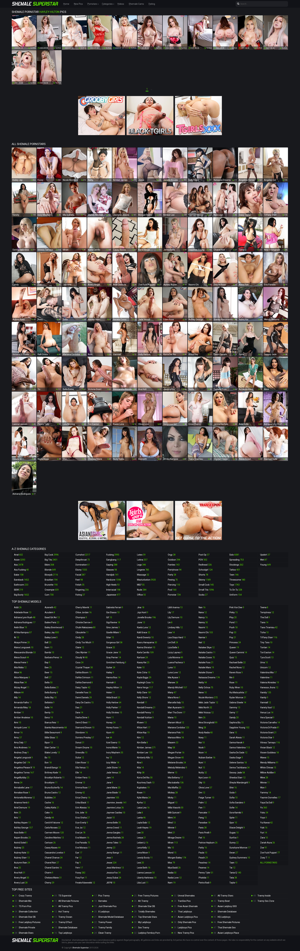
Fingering (82, 589)
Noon (203, 752)
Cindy (79, 637)
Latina (142, 559)
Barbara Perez (53, 657)
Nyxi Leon (205, 777)
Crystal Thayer (84, 667)
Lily (171, 612)
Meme (172, 772)
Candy (49, 817)
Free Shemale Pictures (229, 922)
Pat (202, 837)
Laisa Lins (143, 807)
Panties (174, 564)
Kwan (141, 792)
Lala (140, 812)
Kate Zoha (143, 672)
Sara (233, 732)
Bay (47, 662)
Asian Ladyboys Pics (188, 917)
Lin (170, 622)
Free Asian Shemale (188, 906)
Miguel (172, 802)
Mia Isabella (176, 782)
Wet (263, 559)
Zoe (263, 847)
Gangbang (113, 559)
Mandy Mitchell (177, 687)
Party (172, 574)
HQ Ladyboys (224, 917)
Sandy (234, 717)
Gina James (113, 627)
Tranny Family (105, 927)
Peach (203, 857)
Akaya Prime (22, 642)
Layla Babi (143, 822)
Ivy (109, 757)
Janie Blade (113, 792)
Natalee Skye (207, 647)
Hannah (111, 682)
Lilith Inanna (175, 607)
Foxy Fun (81, 877)
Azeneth (50, 607)
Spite (233, 817)
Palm (203, 802)
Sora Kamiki (236, 812)
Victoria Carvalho (270, 722)
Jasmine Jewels (116, 802)
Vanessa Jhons (269, 687)
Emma (80, 782)
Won (263, 787)
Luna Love (174, 672)
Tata (233, 877)
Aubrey (19, 847)
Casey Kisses (52, 847)
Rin (231, 677)
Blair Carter (52, 747)
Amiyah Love (22, 727)
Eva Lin (80, 832)
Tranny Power (105, 922)
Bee (48, 667)
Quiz (233, 657)
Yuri (263, 832)
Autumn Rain (22, 862)
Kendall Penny (145, 712)
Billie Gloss (51, 737)
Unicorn (265, 667)
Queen (234, 647)
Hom (110, 717)
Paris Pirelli (205, 832)
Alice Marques (22, 677)
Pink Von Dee (236, 607)
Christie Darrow (83, 622)
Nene (203, 692)
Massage (143, 574)
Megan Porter (176, 752)
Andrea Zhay (21, 752)
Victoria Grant (268, 732)
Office (141, 594)
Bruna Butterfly (54, 787)
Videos (120, 4)
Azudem (50, 612)
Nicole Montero (208, 697)
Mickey (173, 792)
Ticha (264, 632)
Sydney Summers (239, 857)
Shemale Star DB (27, 917)
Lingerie (143, 569)
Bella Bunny (51, 692)
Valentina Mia (268, 672)
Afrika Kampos (23, 632)
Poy (232, 637)
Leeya (141, 837)
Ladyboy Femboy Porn (149, 933)
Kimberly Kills (145, 757)
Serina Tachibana (239, 767)
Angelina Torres (24, 772)
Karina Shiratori (146, 647)
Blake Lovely (52, 752)
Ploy (233, 617)
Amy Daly (20, 742)
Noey (203, 737)
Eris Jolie (81, 812)
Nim (202, 717)
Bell (48, 677)
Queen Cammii (238, 652)
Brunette (51, 584)
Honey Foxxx (114, 727)
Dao (78, 707)
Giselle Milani (113, 632)
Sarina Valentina (239, 747)
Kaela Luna (144, 627)
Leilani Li (142, 842)
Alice (18, 672)
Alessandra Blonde (25, 652)
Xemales (102, 901)
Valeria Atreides (269, 682)
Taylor (233, 882)
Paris (203, 827)
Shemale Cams (136, 4)
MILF (141, 584)
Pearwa (204, 867)
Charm (49, 872)
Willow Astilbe (267, 772)
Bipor (49, 742)
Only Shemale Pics (187, 922)
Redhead (205, 564)
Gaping (111, 564)
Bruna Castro (53, 792)
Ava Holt (19, 872)
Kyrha (141, 802)
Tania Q (235, 872)
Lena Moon (143, 852)
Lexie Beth (143, 867)
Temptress (267, 612)
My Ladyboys (144, 922)
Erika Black (82, 802)
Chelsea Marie (53, 877)
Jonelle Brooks (146, 617)
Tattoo (234, 569)
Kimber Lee (144, 752)
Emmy (80, 792)
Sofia (233, 797)
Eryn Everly (81, 822)
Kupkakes (143, 787)
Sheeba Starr (237, 777)
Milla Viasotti (175, 807)
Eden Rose (82, 762)
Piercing (174, 584)
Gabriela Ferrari (114, 607)
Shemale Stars (26, 933)
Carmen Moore (54, 832)
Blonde (50, 569)
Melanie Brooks (177, 762)
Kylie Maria (144, 797)
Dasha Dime (82, 717)
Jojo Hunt (142, 612)
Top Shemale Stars (147, 917)
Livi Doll (173, 642)
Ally (17, 697)
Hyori (110, 732)
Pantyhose (174, 569)
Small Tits (206, 589)
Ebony (81, 569)
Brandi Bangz (53, 767)
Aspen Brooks (22, 837)
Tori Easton (267, 652)
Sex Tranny (143, 927)
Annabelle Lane (23, 787)
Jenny (110, 847)
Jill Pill (110, 882)
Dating (152, 4)
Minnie (172, 827)
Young (265, 564)
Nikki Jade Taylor (208, 702)
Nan (202, 607)
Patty (203, 847)
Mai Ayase (174, 677)
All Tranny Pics (65, 906)
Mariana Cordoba (178, 727)
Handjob (112, 574)
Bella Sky (51, 697)
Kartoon (142, 657)
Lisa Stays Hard (177, 637)
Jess (109, 857)
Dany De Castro (84, 702)
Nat (202, 642)
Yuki (263, 827)
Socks (203, 594)
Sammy (234, 707)
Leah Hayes (144, 827)
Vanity (264, 697)
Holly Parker (113, 707)
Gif (109, 617)
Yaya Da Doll (267, 802)
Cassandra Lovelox (55, 852)
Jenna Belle (113, 822)
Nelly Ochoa (206, 687)
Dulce (79, 757)
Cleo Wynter (82, 652)
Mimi (172, 817)
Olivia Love (205, 787)
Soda (232, 792)
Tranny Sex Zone (266, 901)
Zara (264, 837)
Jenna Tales (113, 842)
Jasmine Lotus (115, 807)
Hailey (110, 672)
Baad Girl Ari (52, 617)
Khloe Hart (143, 727)
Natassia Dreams (209, 677)
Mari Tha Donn (176, 712)
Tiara (264, 622)
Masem (173, 742)
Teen (234, 574)
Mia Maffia (174, 787)
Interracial (113, 589)
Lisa (171, 632)
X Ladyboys (104, 911)
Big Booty (21, 594)
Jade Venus (113, 772)
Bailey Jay (52, 632)
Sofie (233, 807)
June (141, 622)
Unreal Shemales (186, 895)
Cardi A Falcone (54, 822)
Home (66, 4)
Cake (49, 812)
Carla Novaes (53, 827)
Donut (79, 742)
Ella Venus (82, 767)
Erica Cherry (82, 797)
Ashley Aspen (22, 822)
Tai (232, 867)
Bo (47, 757)
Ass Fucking (21, 569)
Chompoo (81, 617)
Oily (202, 782)
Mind (172, 822)
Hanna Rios (113, 677)
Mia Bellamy (175, 777)
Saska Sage (236, 757)
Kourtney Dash (145, 782)
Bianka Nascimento (56, 727)
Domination (82, 564)
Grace (110, 647)
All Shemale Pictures (68, 901)
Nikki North (205, 707)
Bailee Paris (52, 622)
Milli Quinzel (174, 812)
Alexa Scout (21, 657)
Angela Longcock (23, 757)
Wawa (264, 757)
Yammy (265, 792)
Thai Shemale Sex (227, 927)
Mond (172, 852)
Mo (171, 847)
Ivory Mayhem (114, 752)
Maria (172, 717)
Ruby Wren (236, 687)
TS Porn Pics (25, 906)
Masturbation (146, 579)
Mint (171, 832)
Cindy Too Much (84, 642)
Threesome (237, 579)
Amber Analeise (23, 717)
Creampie (52, 589)
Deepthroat (82, 559)
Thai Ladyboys (185, 911)
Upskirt (265, 554)
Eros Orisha (82, 817)
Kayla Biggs (144, 677)
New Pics (78, 4)
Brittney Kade (53, 772)
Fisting (80, 594)
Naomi (203, 627)
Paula (203, 852)
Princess (235, 642)
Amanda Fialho (23, 702)
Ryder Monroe (237, 697)
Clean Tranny (104, 933)
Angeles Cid (22, 762)
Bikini (49, 564)
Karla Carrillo (145, 652)
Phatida (204, 877)
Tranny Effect (65, 922)
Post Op (204, 554)
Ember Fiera (82, 777)
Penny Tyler (206, 872)
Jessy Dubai (113, 877)
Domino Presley (84, 737)
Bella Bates (52, 687)
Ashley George (23, 827)
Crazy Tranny (25, 895)
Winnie (265, 782)
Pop (232, 632)
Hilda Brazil (113, 697)
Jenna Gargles (114, 832)
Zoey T (265, 857)
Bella (48, 682)
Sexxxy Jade (237, 772)
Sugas (234, 832)
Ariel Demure (22, 807)
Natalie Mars (206, 667)
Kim (140, 737)
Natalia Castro (207, 652)
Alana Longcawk (23, 647)
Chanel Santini (53, 867)
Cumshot (82, 554)
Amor (18, 732)
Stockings (236, 564)
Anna (18, 782)
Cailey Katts (52, 807)
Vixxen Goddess (269, 752)
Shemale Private (27, 927)
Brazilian (51, 579)
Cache (49, 802)
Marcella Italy (176, 702)
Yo (263, 807)
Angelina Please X (24, 767)
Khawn (142, 722)
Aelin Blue (20, 627)
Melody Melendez (177, 767)
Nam (171, 882)
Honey (110, 722)
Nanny (203, 622)
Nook (202, 747)
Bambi (49, 652)
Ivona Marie (113, 747)
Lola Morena (175, 657)
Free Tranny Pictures (148, 895)
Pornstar (174, 594)
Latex (141, 554)
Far (78, 857)
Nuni (202, 762)
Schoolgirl (205, 569)
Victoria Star (267, 737)
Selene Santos (238, 762)
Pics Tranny (104, 895)
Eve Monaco (82, 847)
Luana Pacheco (176, 662)
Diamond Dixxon (84, 727)
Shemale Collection (28, 911)
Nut (202, 767)
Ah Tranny (143, 901)
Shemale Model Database (111, 917)
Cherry (49, 882)
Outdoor (174, 559)
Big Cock (52, 554)
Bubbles (50, 797)
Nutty (203, 772)
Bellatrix (49, 702)
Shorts (203, 574)
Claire (79, 647)
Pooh (233, 627)
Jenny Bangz (114, 852)
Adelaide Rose (22, 612)
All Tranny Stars (225, 895)
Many (172, 692)
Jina (140, 607)
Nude (141, 589)
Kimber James (146, 747)
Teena (264, 607)
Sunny (234, 842)
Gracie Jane (113, 652)
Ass (18, 564)
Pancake (204, 812)
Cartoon (50, 842)
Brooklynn (51, 782)
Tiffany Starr (268, 637)
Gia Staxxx (113, 612)
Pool (172, 589)
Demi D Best (82, 722)
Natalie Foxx (206, 662)
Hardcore (113, 579)
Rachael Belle (237, 662)
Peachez (204, 862)
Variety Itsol (267, 707)
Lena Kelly (143, 847)
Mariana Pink (176, 732)
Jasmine (112, 797)
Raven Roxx (236, 672)
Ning (202, 727)
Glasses (111, 569)
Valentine (266, 677)
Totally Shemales (146, 911)
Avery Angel (21, 877)
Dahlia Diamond (84, 682)
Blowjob (51, 574)
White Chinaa (268, 767)
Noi (202, 742)
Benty (49, 712)
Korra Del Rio (144, 777)
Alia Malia (20, 667)
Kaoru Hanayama (147, 642)
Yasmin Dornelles (270, 797)
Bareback (21, 579)
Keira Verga (145, 687)
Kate (141, 667)
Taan (233, 862)
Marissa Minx (176, 737)
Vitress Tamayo (270, 742)
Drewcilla (81, 752)
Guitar (110, 667)
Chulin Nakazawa (85, 627)
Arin (17, 812)
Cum (49, 594)
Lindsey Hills (175, 627)
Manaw (173, 682)
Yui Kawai (266, 822)
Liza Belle (173, 647)
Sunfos (233, 837)
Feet (79, 579)
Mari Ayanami (176, 707)
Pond (233, 622)
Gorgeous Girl (114, 642)
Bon (48, 762)
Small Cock (206, 584)
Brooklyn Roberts (55, 777)
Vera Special (267, 717)
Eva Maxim (82, 837)
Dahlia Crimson (84, 677)
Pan (202, 807)
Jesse (111, 862)
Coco (79, 662)
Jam (110, 777)
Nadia (172, 872)
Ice (109, 737)
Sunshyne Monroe (239, 847)
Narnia (203, 637)
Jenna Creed (114, 827)
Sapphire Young (239, 727)
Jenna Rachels (115, 837)
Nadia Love (175, 877)
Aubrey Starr (22, 857)
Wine (264, 777)
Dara (79, 712)
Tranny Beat (224, 901)
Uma (264, 662)
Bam (48, 647)
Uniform (235, 594)
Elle (78, 772)
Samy (233, 712)
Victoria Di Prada (269, 727)
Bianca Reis (52, 722)
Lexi (140, 862)
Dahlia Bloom (83, 672)
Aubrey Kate (21, 852)
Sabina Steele (237, 702)
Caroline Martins (54, 837)
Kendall (142, 702)
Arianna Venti (21, 802)
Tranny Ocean (65, 917)
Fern (79, 867)
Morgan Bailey (177, 857)
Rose (233, 682)
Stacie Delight (237, 827)
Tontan (265, 647)
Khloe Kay (143, 732)
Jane (109, 782)
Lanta (141, 817)
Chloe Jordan (83, 612)
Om (202, 792)
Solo (234, 554)
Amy (18, 737)
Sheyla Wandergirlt (239, 782)
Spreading (236, 559)
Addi (18, 607)
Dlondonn (81, 732)
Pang (203, 817)
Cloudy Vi (81, 657)
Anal (18, 554)
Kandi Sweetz (145, 637)
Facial (80, 574)
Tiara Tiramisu (269, 627)
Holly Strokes (114, 712)
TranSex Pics (184, 901)
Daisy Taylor (82, 687)
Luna (172, 667)
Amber (19, 712)
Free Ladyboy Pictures (29, 922)
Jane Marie (113, 787)
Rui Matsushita (238, 692)
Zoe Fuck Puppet (270, 852)
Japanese (113, 594)
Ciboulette (82, 632)
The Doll (265, 617)
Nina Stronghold (208, 722)
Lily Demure (175, 617)
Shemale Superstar (80, 948)
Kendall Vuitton (145, 717)
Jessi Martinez (115, 867)
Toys (234, 584)
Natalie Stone (206, 672)
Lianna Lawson (146, 872)
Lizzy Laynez (175, 652)
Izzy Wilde (112, 762)
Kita (140, 767)
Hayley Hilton (114, 687)
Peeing (173, 579)
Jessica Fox (113, 872)
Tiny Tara (266, 642)
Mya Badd (174, 867)
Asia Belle (20, 832)
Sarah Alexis (237, 737)
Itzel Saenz (113, 742)
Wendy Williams (269, 762)
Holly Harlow (113, 702)
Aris (17, 817)
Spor (233, 822)
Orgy (171, 554)
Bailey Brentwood (54, 627)
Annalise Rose (22, 792)
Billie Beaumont (53, 732)
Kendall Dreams (146, 707)
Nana (203, 612)
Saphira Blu (236, 722)
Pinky (233, 612)
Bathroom (21, 584)
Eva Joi (80, 827)
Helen (110, 692)
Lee (140, 832)
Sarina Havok (236, 742)
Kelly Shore (144, 697)
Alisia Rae (20, 682)
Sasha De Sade (238, 752)
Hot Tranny (63, 911)
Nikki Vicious (206, 712)
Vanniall (265, 702)
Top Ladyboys (65, 933)
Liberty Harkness (146, 877)
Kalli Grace (143, 632)
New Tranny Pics (186, 933)
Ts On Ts (235, 589)
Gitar (110, 637)
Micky (172, 797)
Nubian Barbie (207, 757)
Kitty (140, 772)
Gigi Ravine (113, 622)
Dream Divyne (83, 747)
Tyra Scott (266, 657)
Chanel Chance (53, 857)
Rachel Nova (237, 667)
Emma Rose (82, 787)
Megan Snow (176, 757)
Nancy (203, 617)
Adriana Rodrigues (24, 622)
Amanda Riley (22, 707)
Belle (48, 707)
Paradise (204, 822)
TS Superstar (65, 895)
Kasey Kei (143, 662)
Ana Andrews (22, 747)
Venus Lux (266, 712)
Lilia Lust (142, 882)
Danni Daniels (83, 697)
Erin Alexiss (82, 807)
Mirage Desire (176, 837)
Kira (139, 762)
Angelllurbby (21, 777)
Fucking (112, 554)
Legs (141, 564)
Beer (48, 672)
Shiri (233, 787)
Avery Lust (21, 882)
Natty (203, 682)
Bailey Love (51, 637)
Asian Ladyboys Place (228, 933)
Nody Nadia (206, 732)
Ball (48, 642)
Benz (49, 717)
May (171, 747)
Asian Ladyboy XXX (227, 906)
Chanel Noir (52, 862)
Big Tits (51, 559)
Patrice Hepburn (208, 842)
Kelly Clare (144, 692)
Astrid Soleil (21, 842)
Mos (171, 862)
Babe (18, 574)
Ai (16, 637)
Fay (78, 862)
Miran (173, 842)
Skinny (205, 579)
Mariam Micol (176, 722)
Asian (19, 559)
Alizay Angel (21, 687)
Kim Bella (142, 742)
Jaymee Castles (115, 812)
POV (203, 559)
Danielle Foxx (83, 692)
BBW (18, 589)
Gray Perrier (113, 657)
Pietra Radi (205, 882)
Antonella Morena (24, 797)
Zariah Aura (267, 842)
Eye (78, 852)
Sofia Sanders (237, 802)
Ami (17, 722)
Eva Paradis (82, 842)
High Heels (113, 584)
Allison (19, 692)
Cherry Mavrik (83, 607)
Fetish (79, 584)
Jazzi (110, 817)
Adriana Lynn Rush (24, 617)
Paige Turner (206, 797)
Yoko (264, 812)
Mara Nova (174, 697)
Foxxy (80, 872)
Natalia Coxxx (207, 657)
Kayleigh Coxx (145, 682)
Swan (233, 852)
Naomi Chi (206, 632)
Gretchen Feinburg (116, 662)
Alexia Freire (21, 662)
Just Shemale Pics (107, 906)
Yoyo (263, 817)
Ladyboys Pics (185, 927)
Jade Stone (113, 767)
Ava (17, 867)
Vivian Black (267, 747)
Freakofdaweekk (85, 882)
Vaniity (265, 692)
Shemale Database (67, 927)
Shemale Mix (25, 901)
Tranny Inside (264, 895)
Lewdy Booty (145, 857)
